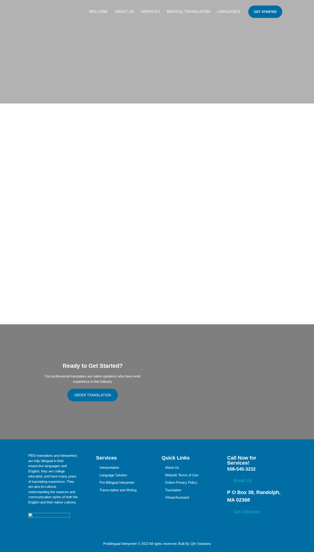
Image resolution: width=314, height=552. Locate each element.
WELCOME (98, 12)
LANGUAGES (228, 12)
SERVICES (150, 12)
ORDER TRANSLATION (92, 395)
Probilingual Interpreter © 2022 (125, 544)
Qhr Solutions (201, 544)
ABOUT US (124, 12)
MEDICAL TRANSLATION (188, 12)
